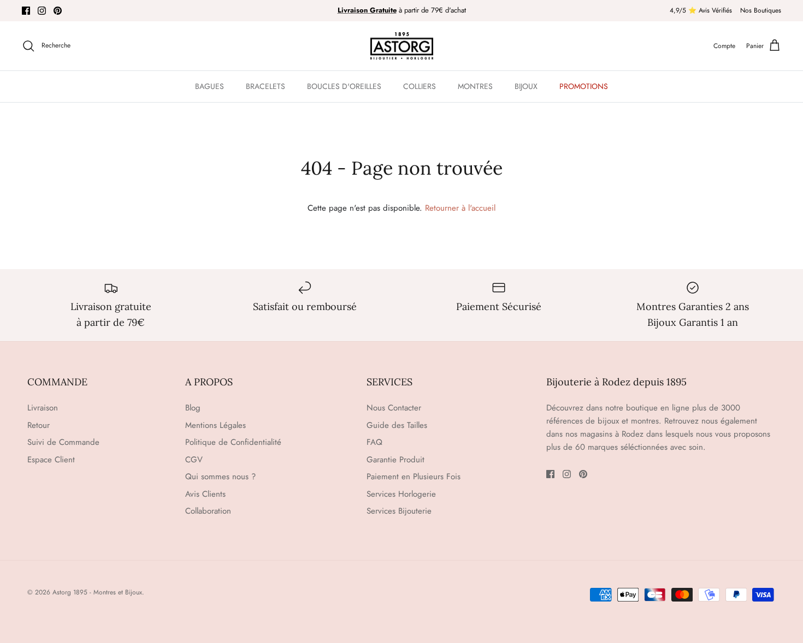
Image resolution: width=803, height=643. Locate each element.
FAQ (374, 442)
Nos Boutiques (760, 10)
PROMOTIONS (583, 86)
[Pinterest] (58, 11)
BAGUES (209, 86)
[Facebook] (26, 11)
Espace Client (51, 460)
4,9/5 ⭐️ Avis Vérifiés (701, 10)
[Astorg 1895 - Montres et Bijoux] (401, 46)
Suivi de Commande (63, 442)
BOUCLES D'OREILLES (344, 86)
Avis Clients (205, 494)
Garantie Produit (395, 460)
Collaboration (208, 511)
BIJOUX (526, 86)
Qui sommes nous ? (220, 477)
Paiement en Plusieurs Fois (413, 477)
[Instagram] (42, 11)
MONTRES (475, 86)
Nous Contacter (394, 408)
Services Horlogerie (401, 494)
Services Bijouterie (399, 511)
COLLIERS (419, 86)
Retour (38, 425)
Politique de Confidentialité (233, 442)
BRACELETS (265, 86)
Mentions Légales (215, 425)
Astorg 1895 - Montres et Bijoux (97, 592)
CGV (194, 460)
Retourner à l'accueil (460, 208)
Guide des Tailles (397, 425)
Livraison (42, 408)
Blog (192, 408)
